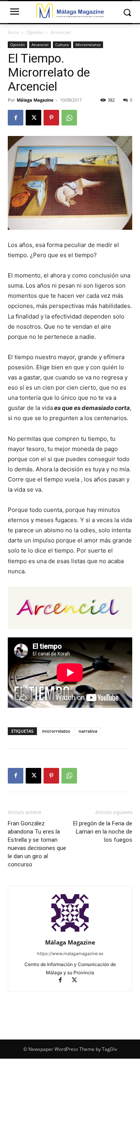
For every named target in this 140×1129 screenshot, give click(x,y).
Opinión (34, 32)
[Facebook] (15, 117)
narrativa (88, 731)
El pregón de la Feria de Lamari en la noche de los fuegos (102, 831)
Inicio (13, 32)
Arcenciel (61, 32)
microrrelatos (56, 731)
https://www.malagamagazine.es (70, 953)
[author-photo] (70, 931)
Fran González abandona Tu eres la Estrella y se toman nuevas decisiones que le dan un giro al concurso (37, 844)
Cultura (62, 44)
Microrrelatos (88, 44)
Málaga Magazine (35, 100)
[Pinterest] (51, 117)
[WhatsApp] (69, 117)
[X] (33, 117)
